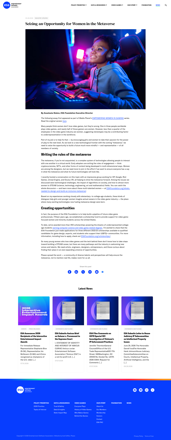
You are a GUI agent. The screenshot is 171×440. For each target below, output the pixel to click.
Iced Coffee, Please (68, 436)
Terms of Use (149, 436)
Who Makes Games (81, 413)
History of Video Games (83, 410)
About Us (99, 406)
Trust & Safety (59, 406)
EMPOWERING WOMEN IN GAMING (108, 118)
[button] (165, 5)
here (64, 121)
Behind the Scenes (81, 416)
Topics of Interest (40, 410)
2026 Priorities (39, 406)
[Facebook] (69, 272)
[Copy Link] (90, 272)
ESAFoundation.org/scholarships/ (95, 236)
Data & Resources (62, 403)
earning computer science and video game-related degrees (77, 228)
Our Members (101, 410)
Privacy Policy (138, 436)
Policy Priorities (41, 403)
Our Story (100, 403)
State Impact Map (60, 413)
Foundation (146, 5)
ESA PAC (99, 422)
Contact (99, 419)
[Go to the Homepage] (12, 5)
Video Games (80, 403)
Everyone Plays (80, 406)
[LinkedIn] (76, 272)
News (158, 5)
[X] (83, 272)
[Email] (97, 272)
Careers (99, 416)
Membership (100, 413)
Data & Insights (59, 410)
